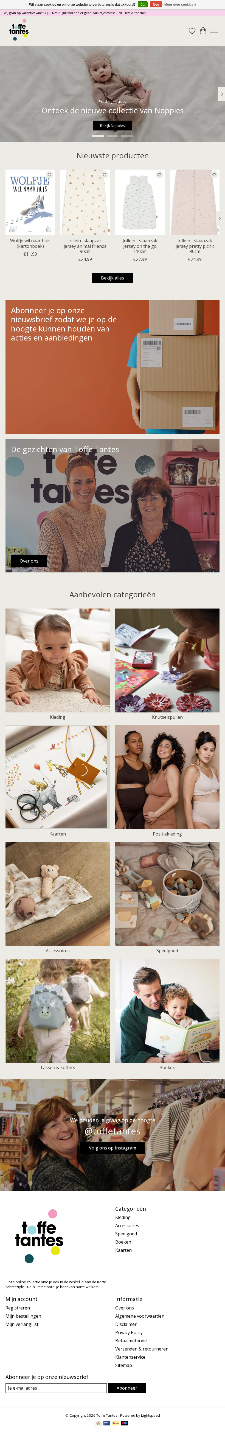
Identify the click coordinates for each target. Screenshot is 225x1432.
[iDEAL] (115, 1424)
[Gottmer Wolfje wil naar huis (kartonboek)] (30, 202)
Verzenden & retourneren (141, 1349)
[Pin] (106, 1424)
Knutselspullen (167, 717)
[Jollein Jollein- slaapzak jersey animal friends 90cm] (85, 202)
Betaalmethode (131, 1341)
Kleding (57, 717)
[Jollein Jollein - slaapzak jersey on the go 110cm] (140, 202)
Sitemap (123, 1365)
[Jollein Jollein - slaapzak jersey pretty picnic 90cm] (195, 202)
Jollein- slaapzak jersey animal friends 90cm (85, 246)
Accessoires (58, 951)
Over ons (124, 1308)
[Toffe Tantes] (18, 31)
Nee (156, 5)
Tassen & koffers (57, 1067)
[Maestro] (124, 1424)
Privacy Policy (129, 1332)
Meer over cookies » (180, 5)
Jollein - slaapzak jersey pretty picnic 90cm (195, 246)
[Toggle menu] (214, 30)
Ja (143, 5)
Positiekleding (167, 834)
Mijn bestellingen (23, 1316)
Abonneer (127, 1388)
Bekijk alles (112, 278)
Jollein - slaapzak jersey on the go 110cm (140, 246)
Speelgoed (167, 951)
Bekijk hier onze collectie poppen (112, 125)
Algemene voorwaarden (139, 1316)
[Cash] (98, 1424)
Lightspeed (150, 1415)
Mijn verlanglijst (21, 1324)
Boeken (167, 1067)
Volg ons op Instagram (112, 1148)
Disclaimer (126, 1324)
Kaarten (57, 834)
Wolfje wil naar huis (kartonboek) (30, 243)
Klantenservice (130, 1357)
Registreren (17, 1308)
